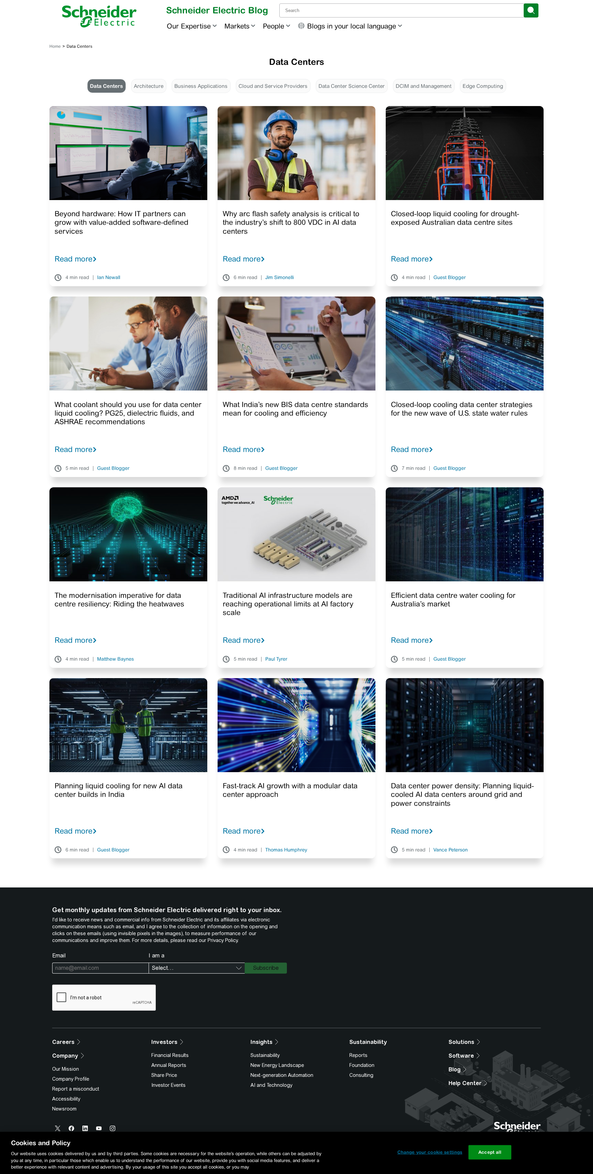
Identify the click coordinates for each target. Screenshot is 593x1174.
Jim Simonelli (279, 277)
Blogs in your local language (351, 26)
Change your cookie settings (430, 1152)
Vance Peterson (450, 850)
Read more (73, 258)
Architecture (148, 86)
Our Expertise (189, 26)
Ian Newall (108, 277)
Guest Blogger (449, 277)
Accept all (489, 1152)
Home (55, 46)
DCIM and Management (424, 86)
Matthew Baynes (115, 659)
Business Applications (201, 86)
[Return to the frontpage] (99, 16)
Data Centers (106, 86)
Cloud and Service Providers (273, 86)
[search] (531, 10)
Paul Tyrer (276, 659)
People (273, 26)
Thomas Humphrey (286, 850)
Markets (236, 26)
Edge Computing (483, 86)
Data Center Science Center (351, 86)
